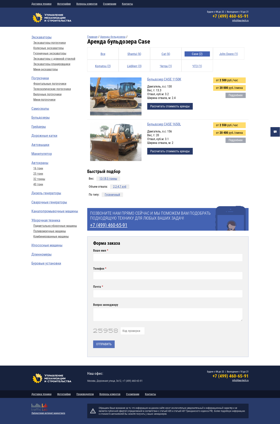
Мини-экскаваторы (45, 69)
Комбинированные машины (51, 236)
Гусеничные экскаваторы (49, 53)
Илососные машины (46, 245)
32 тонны (39, 179)
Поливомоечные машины (49, 231)
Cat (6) (166, 54)
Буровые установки (46, 263)
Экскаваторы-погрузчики (49, 42)
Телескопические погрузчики (52, 89)
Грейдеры (38, 126)
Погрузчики (40, 78)
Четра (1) (166, 66)
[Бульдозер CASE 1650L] (116, 142)
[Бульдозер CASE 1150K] (116, 97)
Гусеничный (112, 194)
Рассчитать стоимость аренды (170, 106)
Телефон (99, 268)
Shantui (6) (134, 54)
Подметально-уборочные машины (55, 225)
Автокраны (39, 163)
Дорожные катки (44, 135)
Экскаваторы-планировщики (51, 64)
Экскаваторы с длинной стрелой (54, 58)
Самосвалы (40, 108)
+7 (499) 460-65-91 (231, 16)
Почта (97, 286)
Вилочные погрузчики (47, 94)
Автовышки (40, 145)
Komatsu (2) (103, 66)
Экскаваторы (41, 37)
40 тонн (38, 184)
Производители (85, 394)
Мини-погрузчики (44, 99)
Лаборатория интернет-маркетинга (48, 413)
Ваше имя (100, 250)
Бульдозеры (40, 117)
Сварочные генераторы (49, 202)
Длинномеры (41, 254)
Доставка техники (41, 3)
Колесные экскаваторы (48, 48)
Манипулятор (41, 153)
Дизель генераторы (46, 193)
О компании (109, 3)
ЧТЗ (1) (197, 66)
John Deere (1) (228, 54)
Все (103, 54)
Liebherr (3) (134, 66)
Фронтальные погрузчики (49, 83)
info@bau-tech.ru (240, 20)
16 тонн (38, 168)
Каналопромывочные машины (54, 211)
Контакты (127, 3)
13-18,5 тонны (108, 178)
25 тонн (38, 173)
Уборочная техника (45, 220)
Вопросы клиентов (86, 3)
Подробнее (236, 95)
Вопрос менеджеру (105, 304)
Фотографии (64, 3)
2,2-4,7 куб (119, 186)
